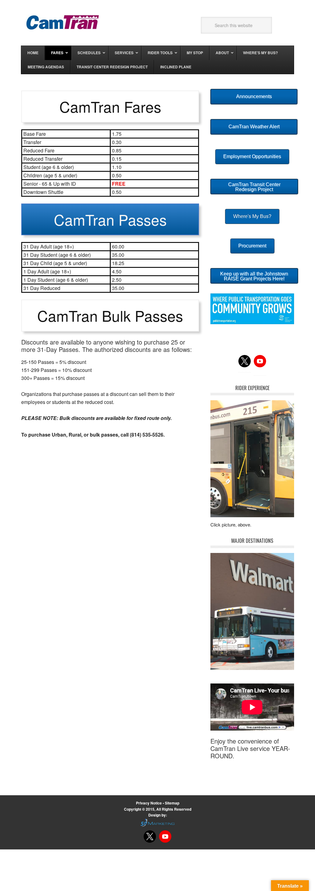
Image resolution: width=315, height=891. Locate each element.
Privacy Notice (149, 803)
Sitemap (172, 803)
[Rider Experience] (252, 458)
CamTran (62, 22)
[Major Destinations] (252, 611)
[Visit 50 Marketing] (157, 822)
